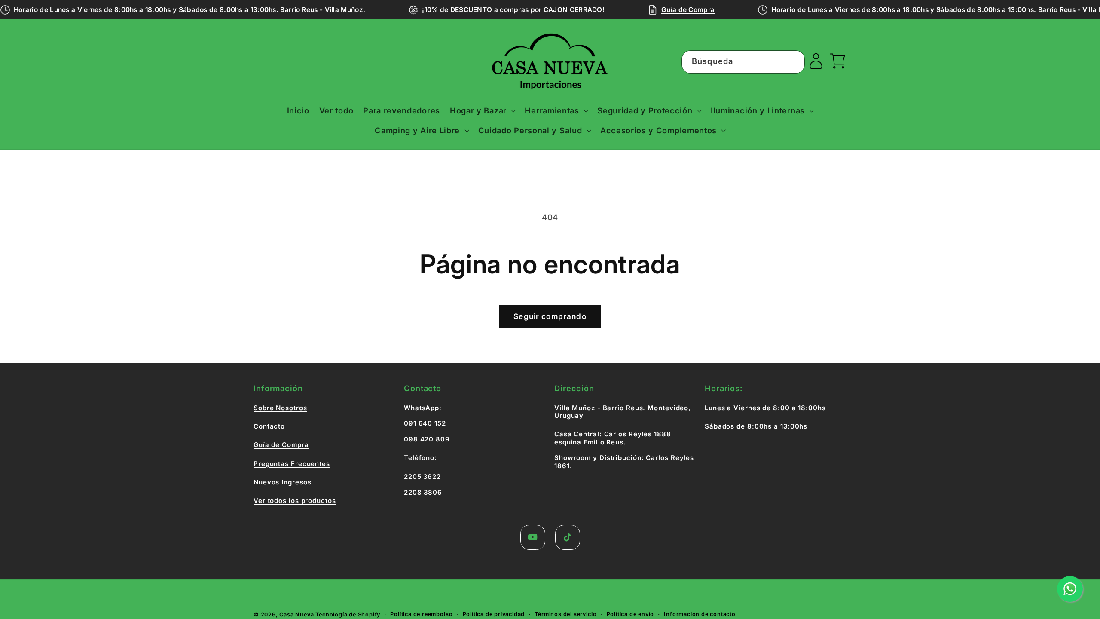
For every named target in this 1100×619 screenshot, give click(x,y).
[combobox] (743, 62)
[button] (482, 110)
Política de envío (630, 614)
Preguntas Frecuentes (292, 464)
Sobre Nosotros (280, 408)
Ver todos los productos (295, 501)
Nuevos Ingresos (283, 482)
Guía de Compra (688, 10)
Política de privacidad (494, 614)
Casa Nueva (296, 614)
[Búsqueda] (794, 62)
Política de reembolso (421, 614)
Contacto (269, 426)
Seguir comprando (549, 316)
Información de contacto (700, 614)
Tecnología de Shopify (347, 614)
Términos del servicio (565, 614)
